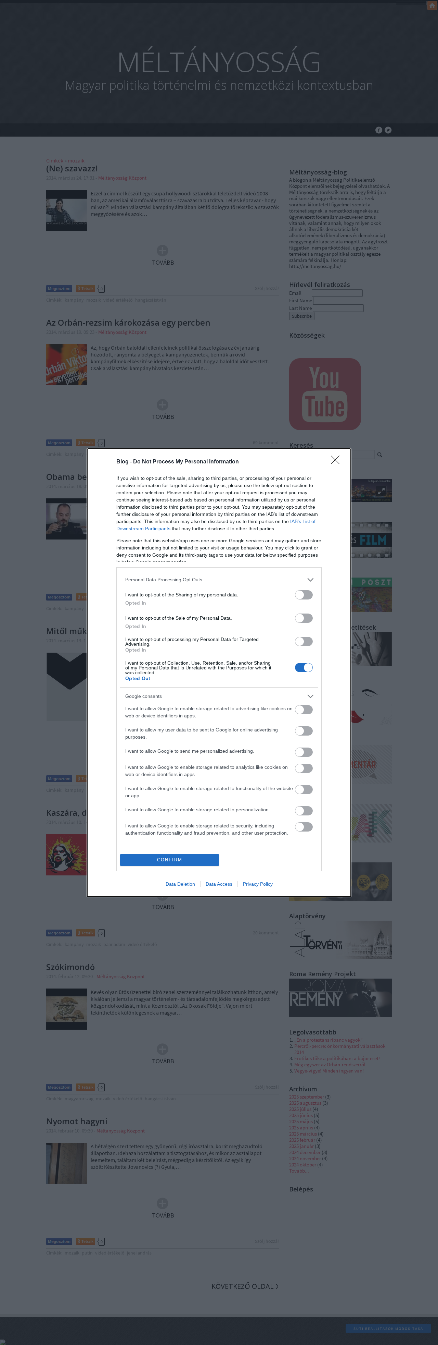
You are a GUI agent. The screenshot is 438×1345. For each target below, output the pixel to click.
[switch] (304, 594)
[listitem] (219, 579)
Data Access (219, 884)
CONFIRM (169, 859)
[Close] (337, 462)
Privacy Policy (258, 884)
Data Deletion (180, 884)
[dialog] (219, 673)
